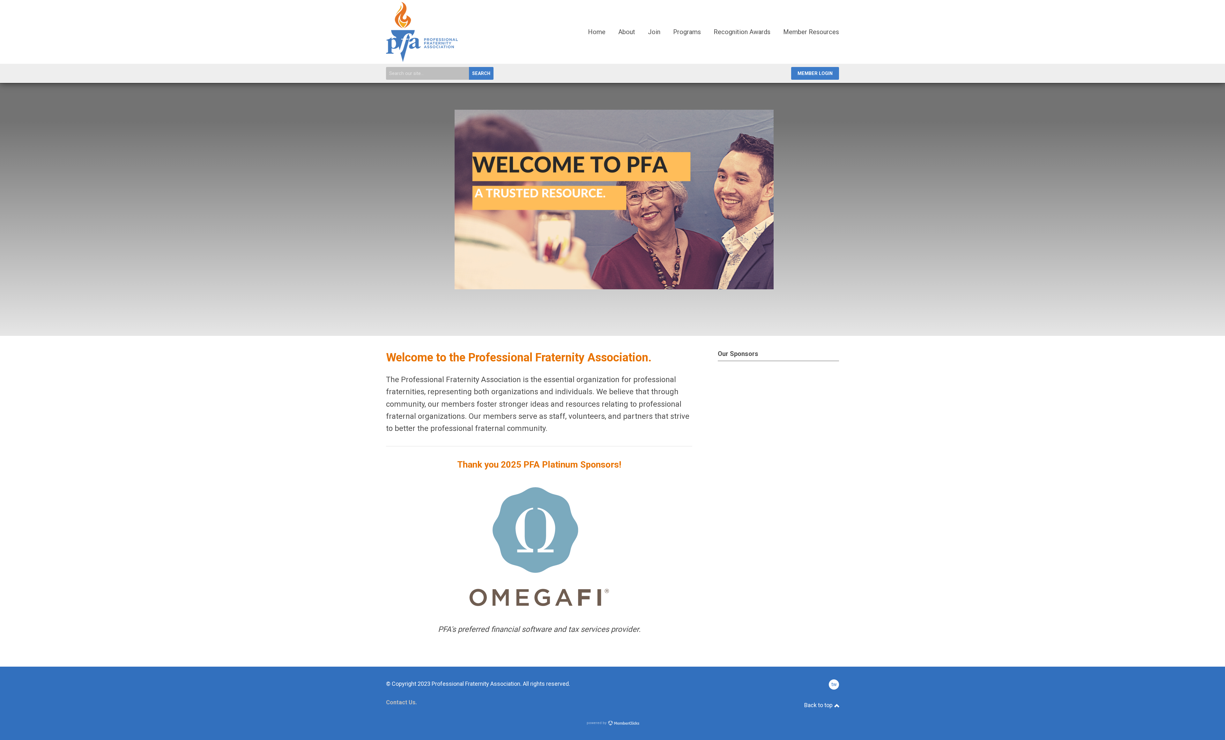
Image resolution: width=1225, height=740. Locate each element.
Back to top (819, 705)
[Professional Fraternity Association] (422, 59)
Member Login (815, 73)
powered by (597, 723)
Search (481, 73)
